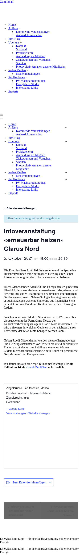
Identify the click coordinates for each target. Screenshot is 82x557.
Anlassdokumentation (29, 22)
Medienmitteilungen (28, 60)
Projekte (13, 78)
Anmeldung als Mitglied (30, 43)
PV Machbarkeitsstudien (31, 68)
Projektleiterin (24, 40)
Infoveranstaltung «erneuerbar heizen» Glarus (60, 485)
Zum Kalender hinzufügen (29, 457)
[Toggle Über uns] (66, 115)
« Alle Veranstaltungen (20, 182)
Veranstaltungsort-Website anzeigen (28, 387)
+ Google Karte (15, 383)
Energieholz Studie (27, 71)
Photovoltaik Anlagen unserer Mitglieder (40, 53)
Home (12, 11)
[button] (19, 15)
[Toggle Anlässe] (66, 102)
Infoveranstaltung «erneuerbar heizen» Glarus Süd (21, 485)
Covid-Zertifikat (36, 341)
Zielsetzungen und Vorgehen (33, 46)
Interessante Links (27, 74)
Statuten (21, 50)
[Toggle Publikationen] (66, 153)
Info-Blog (14, 26)
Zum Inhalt (6, 1)
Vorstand (21, 36)
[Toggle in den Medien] (66, 146)
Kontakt (21, 33)
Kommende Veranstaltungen (33, 18)
